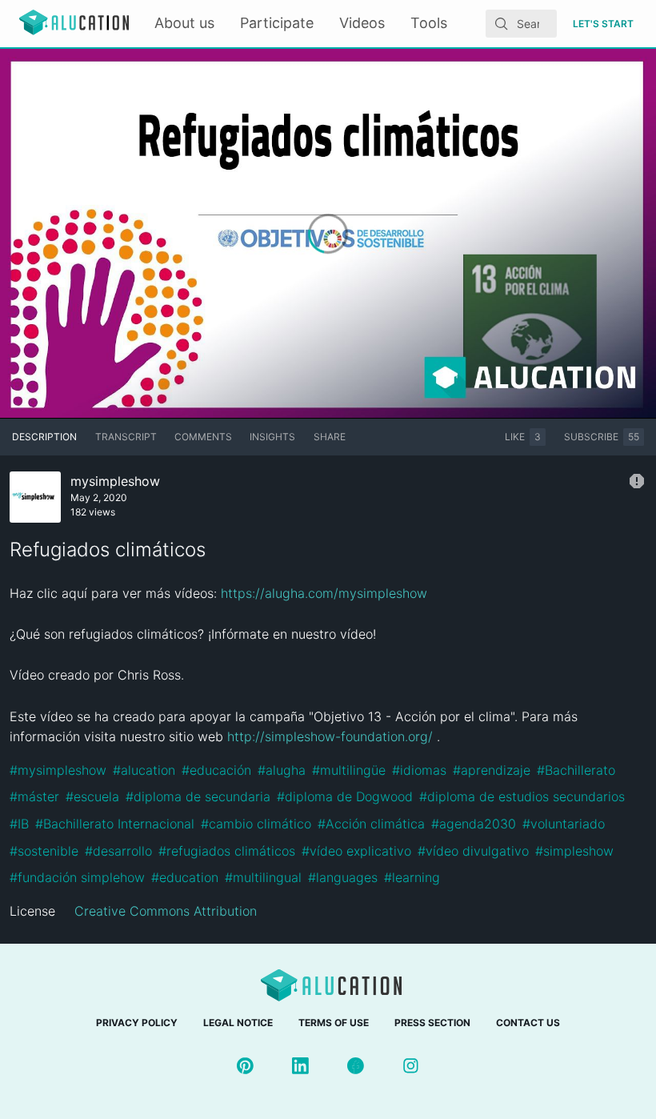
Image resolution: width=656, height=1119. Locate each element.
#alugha (282, 770)
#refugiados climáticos (226, 851)
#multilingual (263, 877)
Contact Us (528, 1023)
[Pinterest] (245, 1066)
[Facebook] (355, 1066)
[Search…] (501, 24)
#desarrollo (118, 851)
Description (44, 437)
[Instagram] (411, 1066)
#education (184, 877)
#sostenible (44, 851)
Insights (272, 437)
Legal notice (238, 1023)
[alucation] (74, 23)
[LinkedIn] (300, 1066)
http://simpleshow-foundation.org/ (330, 736)
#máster (34, 796)
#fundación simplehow (77, 877)
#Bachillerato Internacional (114, 824)
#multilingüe (349, 770)
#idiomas (419, 770)
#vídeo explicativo (356, 851)
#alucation (144, 770)
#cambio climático (256, 824)
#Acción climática (371, 824)
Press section (432, 1023)
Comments (203, 437)
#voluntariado (563, 824)
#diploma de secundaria (198, 796)
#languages (343, 877)
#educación (216, 770)
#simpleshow (574, 851)
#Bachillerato (576, 770)
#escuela (92, 796)
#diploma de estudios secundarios (522, 796)
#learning (412, 877)
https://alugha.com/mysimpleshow (324, 593)
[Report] (636, 481)
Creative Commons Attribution (165, 911)
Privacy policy (137, 1023)
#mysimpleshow (58, 770)
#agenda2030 (473, 824)
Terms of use (333, 1023)
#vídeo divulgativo (473, 851)
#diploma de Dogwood (345, 796)
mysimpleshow (115, 481)
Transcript (126, 437)
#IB (19, 824)
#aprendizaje (491, 770)
